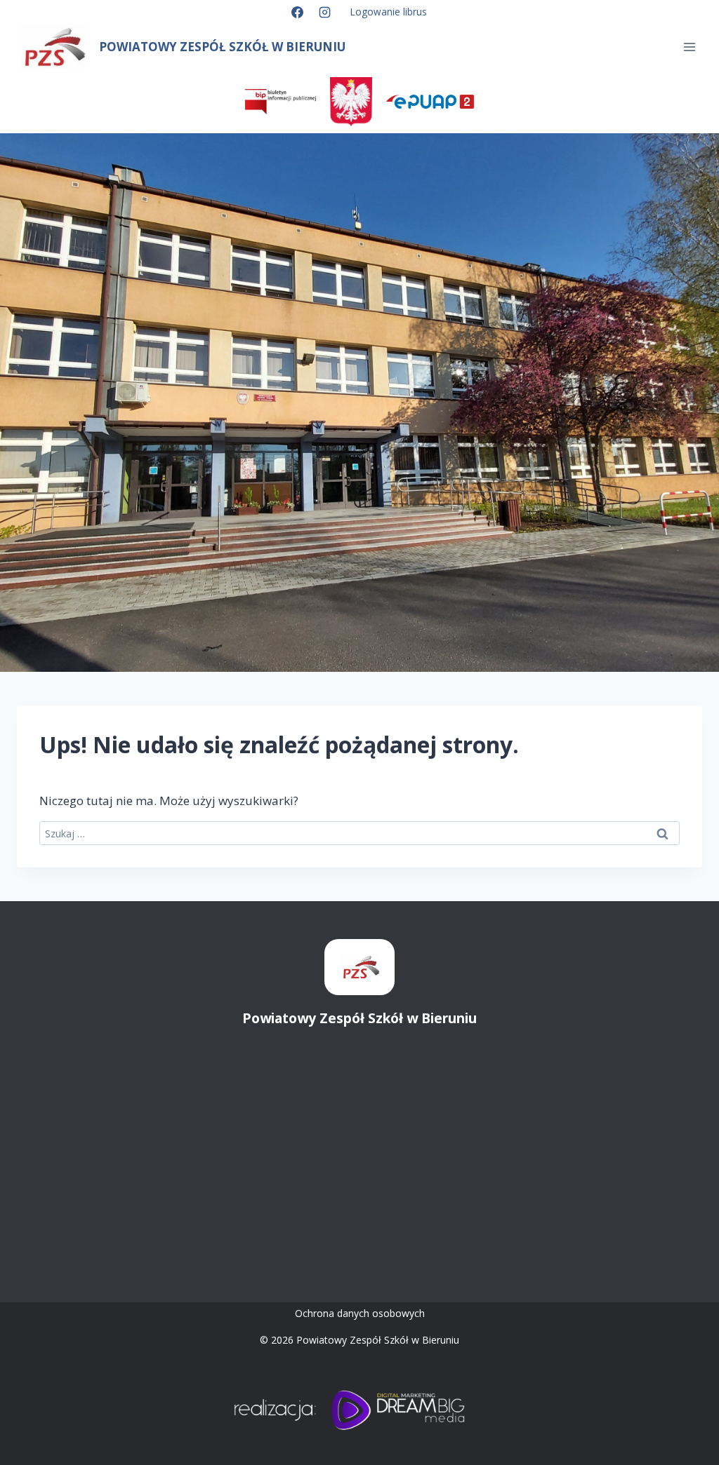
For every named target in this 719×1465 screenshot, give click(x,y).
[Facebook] (297, 12)
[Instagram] (325, 12)
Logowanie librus (388, 11)
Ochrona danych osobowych (360, 1313)
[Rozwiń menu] (689, 47)
